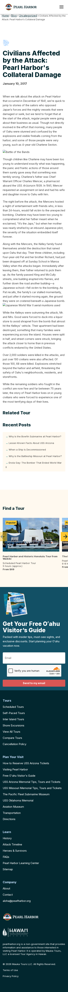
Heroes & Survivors (15, 850)
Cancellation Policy (14, 744)
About (6, 888)
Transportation (12, 813)
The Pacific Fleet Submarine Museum (26, 794)
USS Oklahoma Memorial (18, 800)
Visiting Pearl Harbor (15, 769)
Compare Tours (12, 738)
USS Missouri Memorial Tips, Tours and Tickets (32, 788)
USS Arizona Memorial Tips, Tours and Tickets (31, 782)
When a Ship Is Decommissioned (27, 449)
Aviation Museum (13, 806)
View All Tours (11, 731)
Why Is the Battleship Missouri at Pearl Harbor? (35, 456)
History (7, 838)
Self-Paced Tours (14, 713)
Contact (8, 894)
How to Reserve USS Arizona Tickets (26, 763)
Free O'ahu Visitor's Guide (19, 775)
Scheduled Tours (13, 707)
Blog (14, 15)
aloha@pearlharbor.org (17, 901)
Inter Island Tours (13, 719)
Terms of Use (10, 970)
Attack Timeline (12, 844)
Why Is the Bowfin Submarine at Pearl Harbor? (35, 436)
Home (5, 15)
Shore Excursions (13, 725)
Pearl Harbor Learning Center (21, 863)
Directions (9, 819)
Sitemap (8, 869)
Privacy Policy (10, 976)
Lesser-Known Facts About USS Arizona (31, 443)
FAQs (6, 857)
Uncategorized (28, 15)
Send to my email (34, 683)
